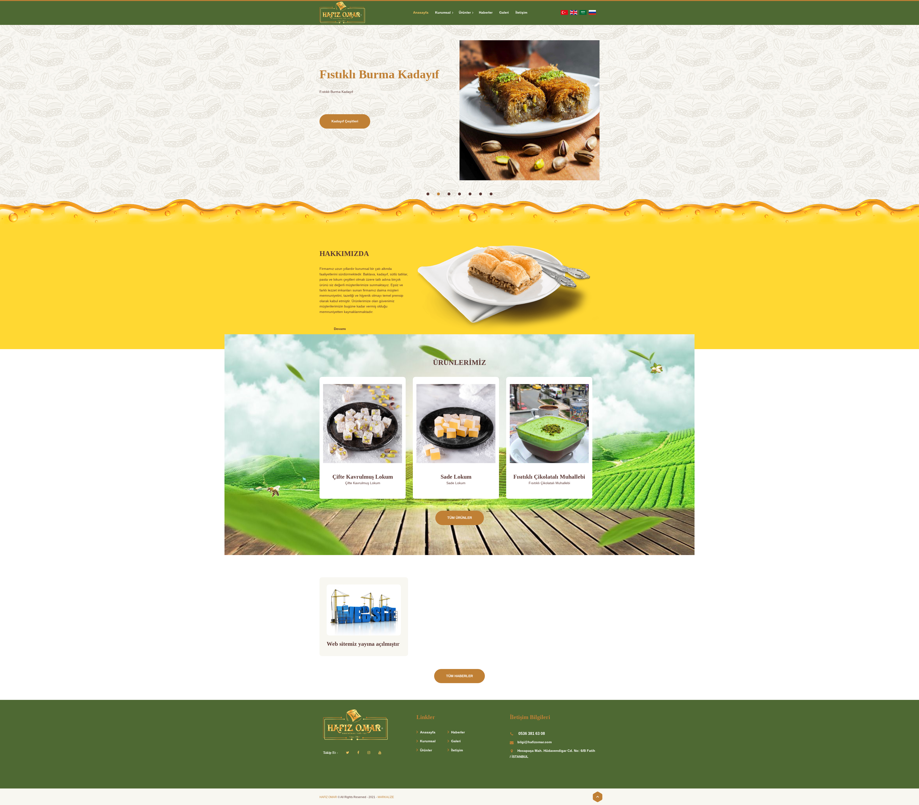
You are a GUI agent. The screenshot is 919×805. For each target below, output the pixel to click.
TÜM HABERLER (459, 676)
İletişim (457, 750)
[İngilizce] (573, 12)
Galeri (456, 741)
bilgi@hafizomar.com (534, 742)
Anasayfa (427, 732)
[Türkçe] (564, 12)
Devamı (340, 329)
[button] (427, 194)
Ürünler (426, 750)
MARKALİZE (386, 797)
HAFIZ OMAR (328, 797)
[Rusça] (592, 12)
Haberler (458, 732)
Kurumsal (428, 741)
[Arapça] (583, 12)
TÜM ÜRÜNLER (459, 518)
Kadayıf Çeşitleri (344, 121)
